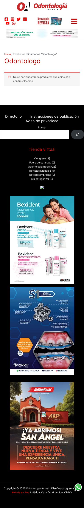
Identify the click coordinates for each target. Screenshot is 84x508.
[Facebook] (6, 19)
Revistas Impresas (40, 174)
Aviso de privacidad (42, 121)
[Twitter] (19, 19)
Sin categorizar (40, 178)
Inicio (7, 54)
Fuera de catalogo (40, 162)
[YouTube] (7, 23)
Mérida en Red (20, 492)
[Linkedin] (25, 19)
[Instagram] (12, 19)
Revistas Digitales (40, 170)
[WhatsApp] (14, 23)
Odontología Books (39, 166)
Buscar (42, 127)
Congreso (40, 158)
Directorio (13, 116)
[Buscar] (77, 134)
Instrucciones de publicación (54, 116)
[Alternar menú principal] (74, 21)
